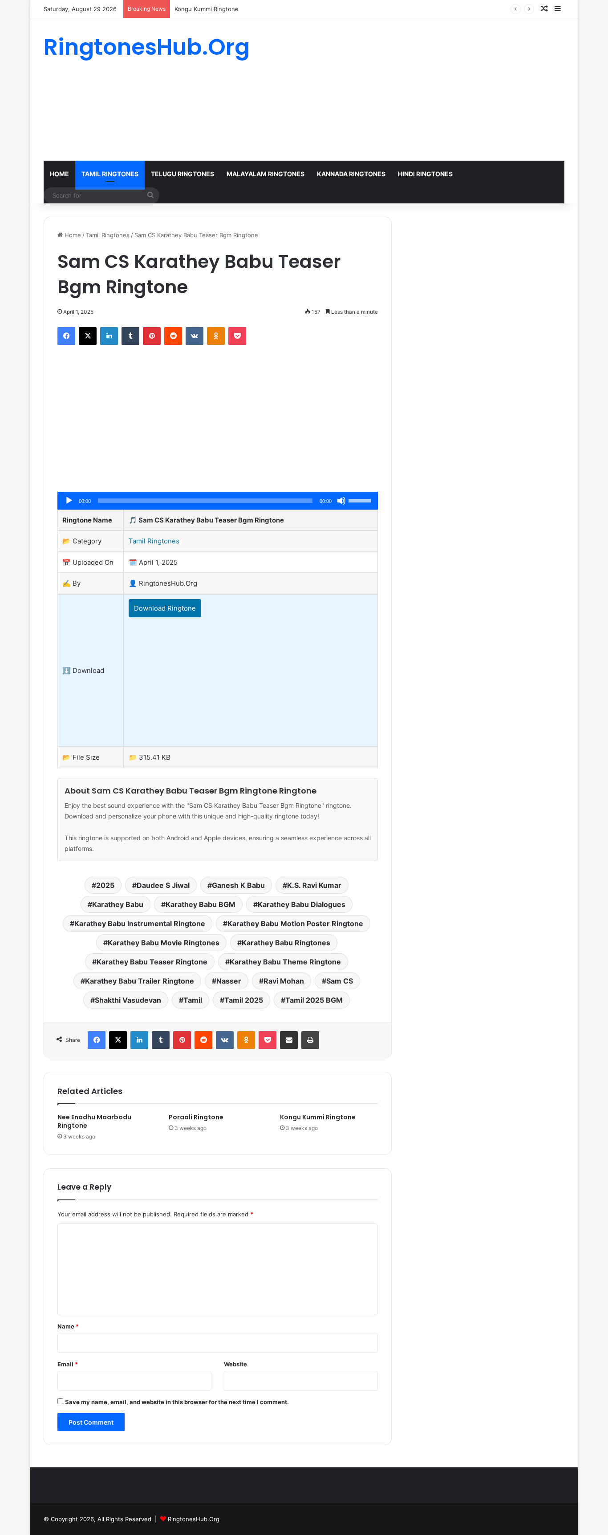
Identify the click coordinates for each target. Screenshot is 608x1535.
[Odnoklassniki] (216, 336)
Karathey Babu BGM (200, 904)
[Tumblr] (130, 336)
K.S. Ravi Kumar (314, 885)
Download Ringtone (165, 608)
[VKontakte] (194, 336)
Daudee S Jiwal (163, 885)
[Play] (69, 500)
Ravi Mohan (283, 980)
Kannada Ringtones (351, 174)
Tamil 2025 (243, 1000)
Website (235, 1364)
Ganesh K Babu (238, 885)
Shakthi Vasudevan (128, 1000)
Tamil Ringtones (109, 174)
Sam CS (339, 980)
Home (59, 174)
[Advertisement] (393, 89)
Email (67, 1364)
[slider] (361, 500)
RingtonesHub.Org (193, 1519)
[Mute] (341, 500)
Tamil (192, 1000)
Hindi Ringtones (425, 174)
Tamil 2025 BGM (314, 1000)
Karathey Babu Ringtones (286, 942)
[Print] (310, 1040)
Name (68, 1326)
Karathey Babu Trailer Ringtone (139, 980)
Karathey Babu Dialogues (301, 904)
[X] (88, 336)
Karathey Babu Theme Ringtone (285, 961)
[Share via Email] (289, 1040)
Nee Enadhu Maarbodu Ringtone (94, 1121)
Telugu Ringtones (182, 174)
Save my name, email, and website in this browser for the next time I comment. (177, 1401)
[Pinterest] (152, 336)
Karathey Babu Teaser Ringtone (152, 961)
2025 (105, 885)
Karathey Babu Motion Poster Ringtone (295, 923)
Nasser (228, 980)
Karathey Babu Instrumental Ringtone (139, 923)
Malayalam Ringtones (265, 174)
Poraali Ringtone (196, 1117)
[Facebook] (66, 336)
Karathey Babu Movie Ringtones (163, 942)
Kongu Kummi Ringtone (206, 8)
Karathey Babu (117, 904)
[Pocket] (237, 336)
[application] (217, 501)
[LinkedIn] (109, 336)
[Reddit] (173, 336)
